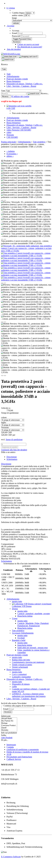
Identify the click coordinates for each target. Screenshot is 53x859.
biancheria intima (24, 645)
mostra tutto (17, 601)
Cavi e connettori (19, 674)
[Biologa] (9, 723)
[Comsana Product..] (9, 725)
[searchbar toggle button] (8, 59)
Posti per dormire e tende (17, 79)
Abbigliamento (13, 76)
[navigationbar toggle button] (9, 56)
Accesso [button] (10, 26)
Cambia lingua (18, 13)
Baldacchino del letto (21, 660)
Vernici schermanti (20, 667)
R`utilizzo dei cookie (20, 96)
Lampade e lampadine (21, 677)
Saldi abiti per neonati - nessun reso (32, 647)
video (9, 130)
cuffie (14, 686)
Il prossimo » (12, 154)
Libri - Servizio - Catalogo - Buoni (21, 86)
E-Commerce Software (11, 856)
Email (14, 33)
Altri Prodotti (6, 737)
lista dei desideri (14, 49)
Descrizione (12, 457)
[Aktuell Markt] (9, 719)
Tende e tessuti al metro (22, 664)
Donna (15, 609)
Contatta (10, 747)
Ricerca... (45, 93)
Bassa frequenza (14, 81)
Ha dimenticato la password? (29, 47)
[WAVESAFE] (10, 54)
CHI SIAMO (25, 130)
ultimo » (10, 156)
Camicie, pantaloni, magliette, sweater (33, 613)
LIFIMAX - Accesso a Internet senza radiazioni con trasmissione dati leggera (29, 695)
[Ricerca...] (33, 93)
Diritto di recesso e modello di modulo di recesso (27, 752)
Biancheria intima (24, 616)
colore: (4, 417)
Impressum (11, 744)
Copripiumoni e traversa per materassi (28, 662)
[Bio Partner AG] (9, 721)
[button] (11, 8)
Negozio (16, 130)
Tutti (8, 74)
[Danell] (9, 728)
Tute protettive (18, 630)
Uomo (14, 618)
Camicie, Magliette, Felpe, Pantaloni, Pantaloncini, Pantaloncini (33, 624)
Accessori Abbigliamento (23, 633)
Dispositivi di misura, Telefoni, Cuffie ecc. (25, 84)
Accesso (7, 712)
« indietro (11, 151)
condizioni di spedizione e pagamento (23, 749)
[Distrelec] (9, 730)
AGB (9, 754)
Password (16, 36)
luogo (14, 18)
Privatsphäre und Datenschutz (19, 757)
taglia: (3, 422)
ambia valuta (17, 15)
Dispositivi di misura (21, 684)
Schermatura (12, 459)
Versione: (5, 427)
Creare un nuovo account (28, 44)
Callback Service (14, 759)
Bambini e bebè (18, 640)
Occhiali (21, 638)
